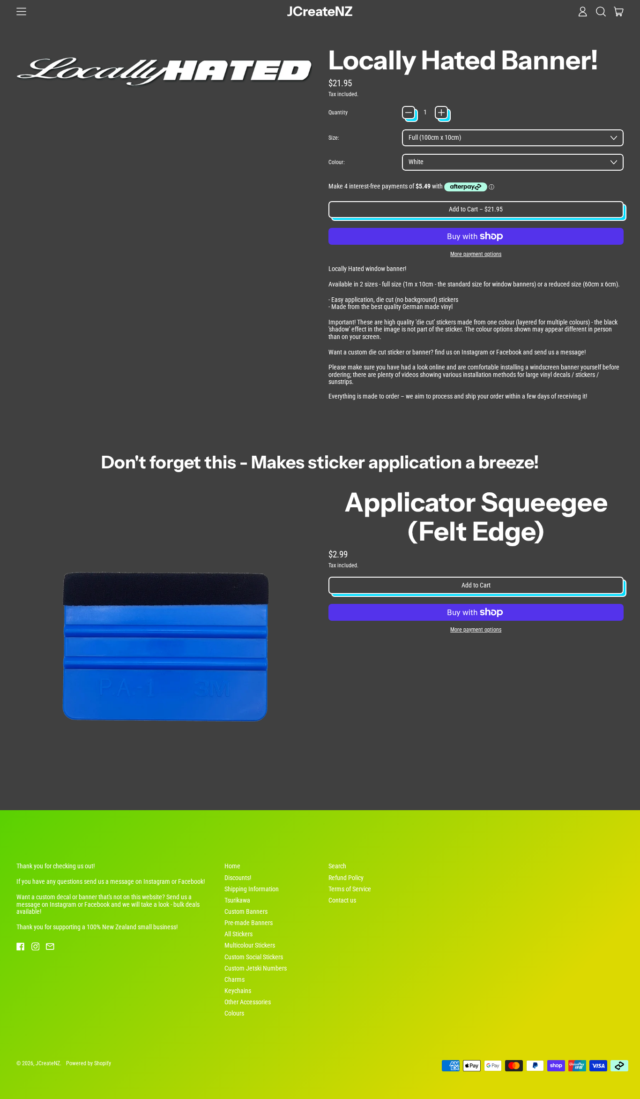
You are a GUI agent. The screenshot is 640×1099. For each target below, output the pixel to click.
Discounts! (237, 877)
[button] (601, 11)
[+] (441, 112)
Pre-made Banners (248, 922)
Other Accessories (247, 1002)
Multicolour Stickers (249, 945)
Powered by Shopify (88, 1063)
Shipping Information (251, 889)
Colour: (336, 162)
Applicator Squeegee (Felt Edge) (476, 516)
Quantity (338, 112)
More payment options (475, 254)
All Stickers (238, 934)
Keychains (237, 990)
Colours (234, 1013)
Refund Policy (346, 877)
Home (232, 866)
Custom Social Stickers (253, 957)
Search (337, 866)
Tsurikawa (237, 900)
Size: (333, 138)
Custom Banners (246, 911)
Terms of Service (349, 889)
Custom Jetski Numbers (255, 968)
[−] (408, 112)
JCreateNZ (320, 11)
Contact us (342, 900)
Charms (234, 979)
